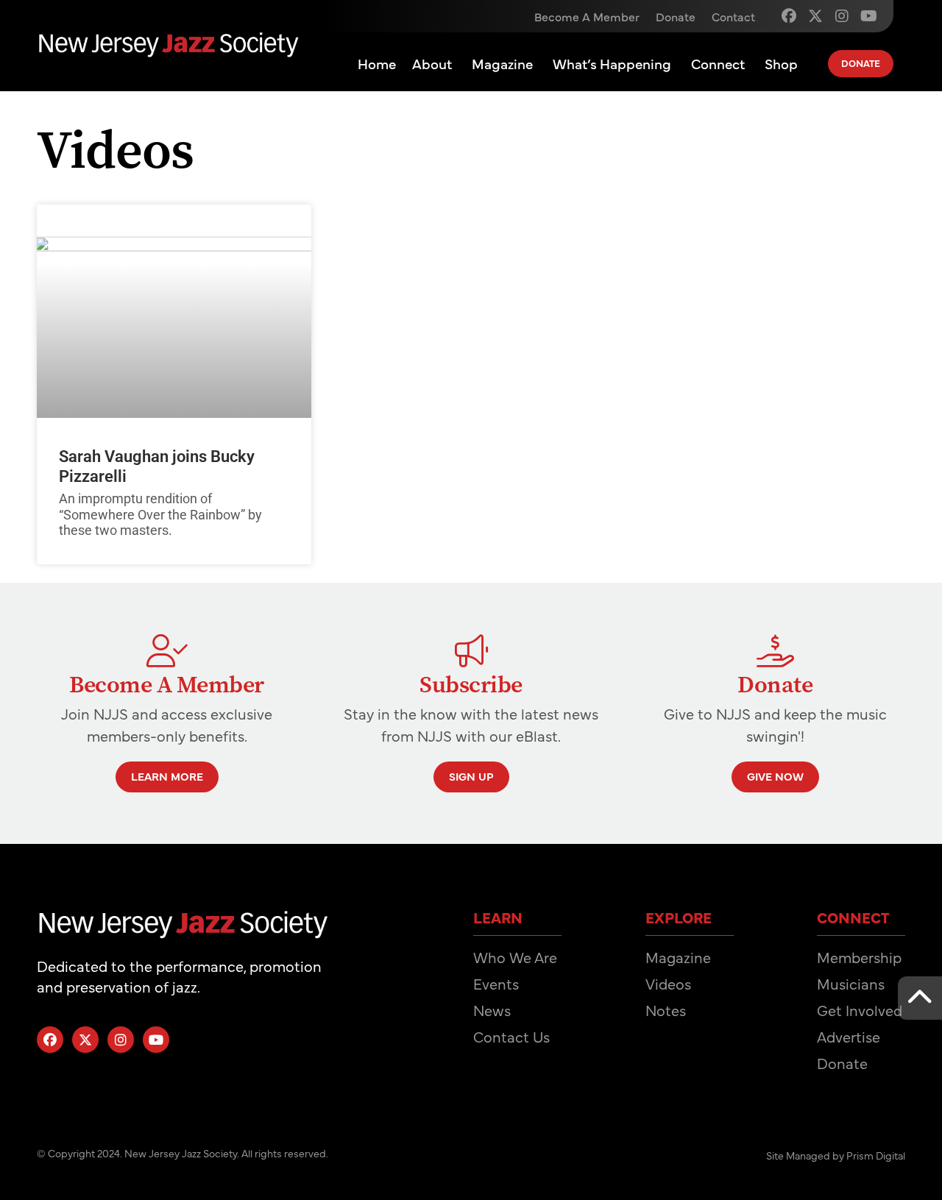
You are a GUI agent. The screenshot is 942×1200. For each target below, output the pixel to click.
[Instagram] (842, 16)
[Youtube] (868, 16)
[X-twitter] (815, 16)
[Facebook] (789, 16)
